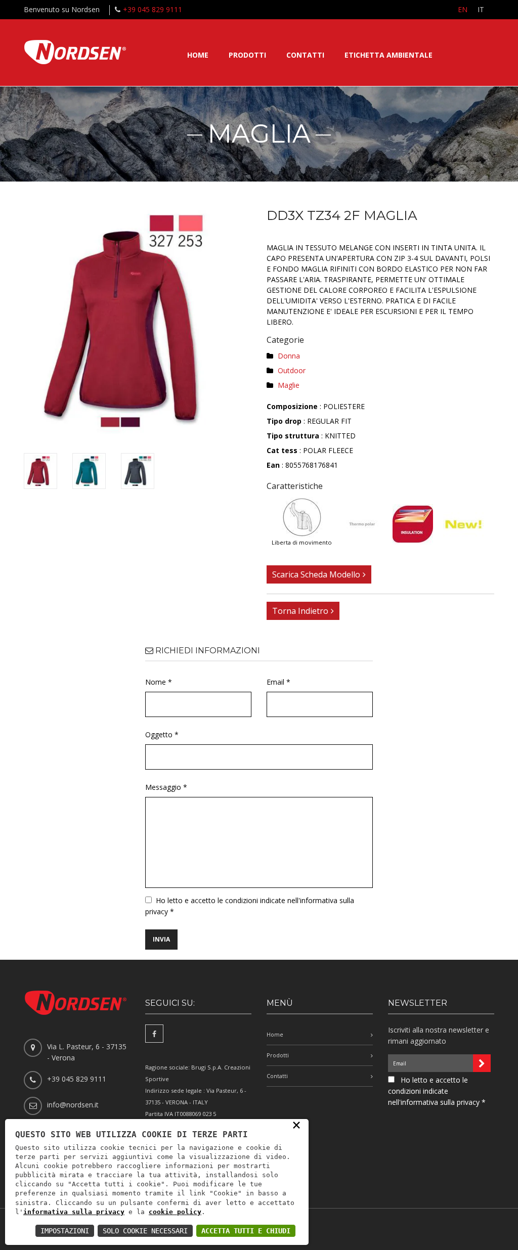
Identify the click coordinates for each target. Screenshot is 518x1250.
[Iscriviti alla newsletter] (482, 1063)
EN (462, 9)
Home (197, 55)
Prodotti (247, 55)
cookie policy (175, 1212)
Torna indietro (300, 610)
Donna (289, 356)
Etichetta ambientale (388, 55)
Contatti (305, 55)
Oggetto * (162, 734)
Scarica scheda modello (316, 574)
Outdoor (292, 370)
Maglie (288, 385)
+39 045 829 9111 (152, 9)
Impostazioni (64, 1231)
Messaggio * (166, 787)
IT (481, 9)
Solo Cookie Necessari (145, 1231)
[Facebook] (154, 1033)
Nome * (158, 682)
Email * (278, 682)
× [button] (296, 1124)
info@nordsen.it (73, 1104)
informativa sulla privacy (73, 1212)
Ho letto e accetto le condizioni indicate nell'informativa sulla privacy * (437, 1091)
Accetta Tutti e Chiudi (245, 1231)
